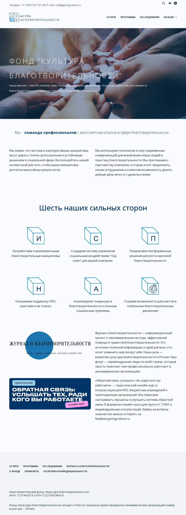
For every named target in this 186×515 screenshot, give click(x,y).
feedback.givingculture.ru (112, 419)
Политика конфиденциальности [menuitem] (65, 471)
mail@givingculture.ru (68, 5)
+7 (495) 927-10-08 (33, 5)
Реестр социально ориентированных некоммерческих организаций (120, 505)
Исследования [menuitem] (149, 17)
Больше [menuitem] (169, 17)
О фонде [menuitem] (14, 471)
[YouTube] (175, 3)
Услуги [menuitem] (111, 17)
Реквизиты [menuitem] (32, 471)
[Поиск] (163, 3)
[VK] (170, 3)
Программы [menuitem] (128, 17)
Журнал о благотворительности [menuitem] (87, 466)
